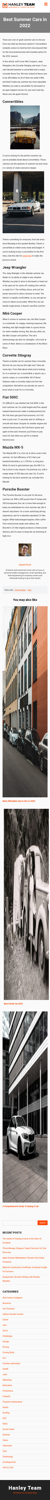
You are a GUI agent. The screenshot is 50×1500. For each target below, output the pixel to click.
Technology (8, 1456)
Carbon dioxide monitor (13, 1314)
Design (6, 1341)
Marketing (7, 1380)
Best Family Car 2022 (13, 1004)
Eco (4, 1358)
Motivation (7, 1385)
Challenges (8, 1336)
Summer (6, 1434)
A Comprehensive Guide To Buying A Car (21, 1206)
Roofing (6, 1413)
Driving (6, 1347)
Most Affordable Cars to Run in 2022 (19, 801)
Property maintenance (12, 1402)
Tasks (5, 1440)
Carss (5, 1330)
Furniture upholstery (11, 1363)
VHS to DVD (8, 1467)
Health (5, 1369)
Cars (29, 590)
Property (6, 1396)
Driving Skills (8, 1352)
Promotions (8, 1391)
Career (5, 1319)
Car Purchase (20, 590)
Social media (8, 1429)
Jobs (5, 1374)
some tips (27, 256)
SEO (4, 1418)
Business (7, 1303)
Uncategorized (9, 1462)
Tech (5, 1451)
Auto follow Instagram (12, 1297)
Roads (5, 1407)
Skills (5, 1424)
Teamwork (7, 1445)
